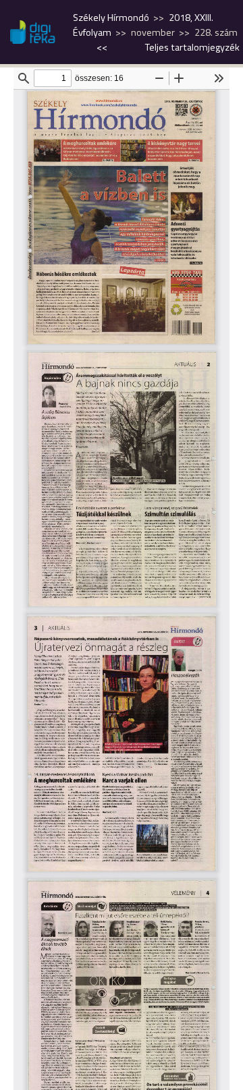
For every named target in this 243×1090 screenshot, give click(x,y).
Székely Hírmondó (111, 17)
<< (102, 47)
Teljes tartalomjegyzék (192, 47)
